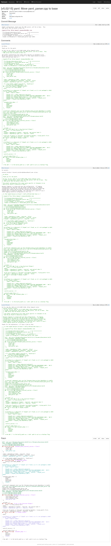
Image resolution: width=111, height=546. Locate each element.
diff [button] (99, 8)
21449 (94, 8)
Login (94, 2)
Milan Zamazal (5, 24)
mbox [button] (102, 8)
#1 (108, 44)
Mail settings (107, 2)
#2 (108, 168)
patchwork (39, 544)
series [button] (107, 8)
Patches (20, 2)
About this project (37, 2)
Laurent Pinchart (6, 44)
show (10, 15)
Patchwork (4, 2)
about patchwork (70, 544)
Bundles (27, 2)
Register (100, 2)
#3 (108, 305)
